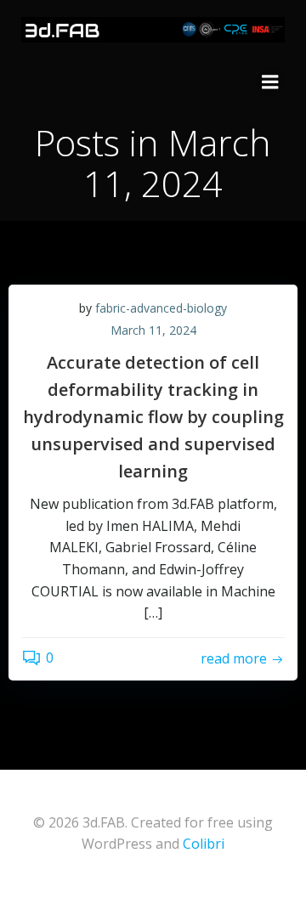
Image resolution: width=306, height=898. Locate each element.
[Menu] (270, 82)
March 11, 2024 (153, 330)
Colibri (203, 843)
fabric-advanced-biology (161, 308)
